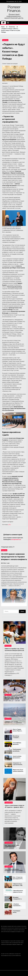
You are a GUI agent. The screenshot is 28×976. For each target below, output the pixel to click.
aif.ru (9, 524)
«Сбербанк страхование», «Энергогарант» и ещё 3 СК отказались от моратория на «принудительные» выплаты (18, 904)
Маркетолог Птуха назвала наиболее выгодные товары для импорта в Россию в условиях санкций (18, 770)
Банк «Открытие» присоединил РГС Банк (18, 878)
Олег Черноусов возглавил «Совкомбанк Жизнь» (12, 846)
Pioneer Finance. (14, 9)
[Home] (3, 22)
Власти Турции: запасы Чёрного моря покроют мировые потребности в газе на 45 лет (18, 730)
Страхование (8, 802)
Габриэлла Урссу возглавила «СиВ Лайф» (17, 884)
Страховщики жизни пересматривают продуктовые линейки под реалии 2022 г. (18, 911)
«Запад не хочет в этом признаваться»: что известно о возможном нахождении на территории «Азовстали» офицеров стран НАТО (15, 722)
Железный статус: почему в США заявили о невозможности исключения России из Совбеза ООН (14, 698)
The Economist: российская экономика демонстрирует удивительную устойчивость (17, 750)
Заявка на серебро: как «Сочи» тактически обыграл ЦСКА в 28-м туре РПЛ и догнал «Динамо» (14, 649)
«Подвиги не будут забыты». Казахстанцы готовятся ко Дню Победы (13, 51)
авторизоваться (16, 539)
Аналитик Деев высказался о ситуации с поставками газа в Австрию (18, 757)
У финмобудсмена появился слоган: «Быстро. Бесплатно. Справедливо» (18, 891)
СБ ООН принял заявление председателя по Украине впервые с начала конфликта (14, 556)
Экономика (8, 645)
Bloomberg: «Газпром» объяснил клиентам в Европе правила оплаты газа (18, 736)
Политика (5, 40)
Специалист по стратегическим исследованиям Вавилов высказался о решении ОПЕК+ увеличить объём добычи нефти (17, 763)
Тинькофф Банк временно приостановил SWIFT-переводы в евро (18, 743)
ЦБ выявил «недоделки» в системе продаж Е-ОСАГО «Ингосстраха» (18, 898)
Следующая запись (7, 547)
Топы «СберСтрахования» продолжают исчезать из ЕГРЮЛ (14, 870)
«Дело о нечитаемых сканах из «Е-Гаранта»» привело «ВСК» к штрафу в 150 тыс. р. (14, 806)
